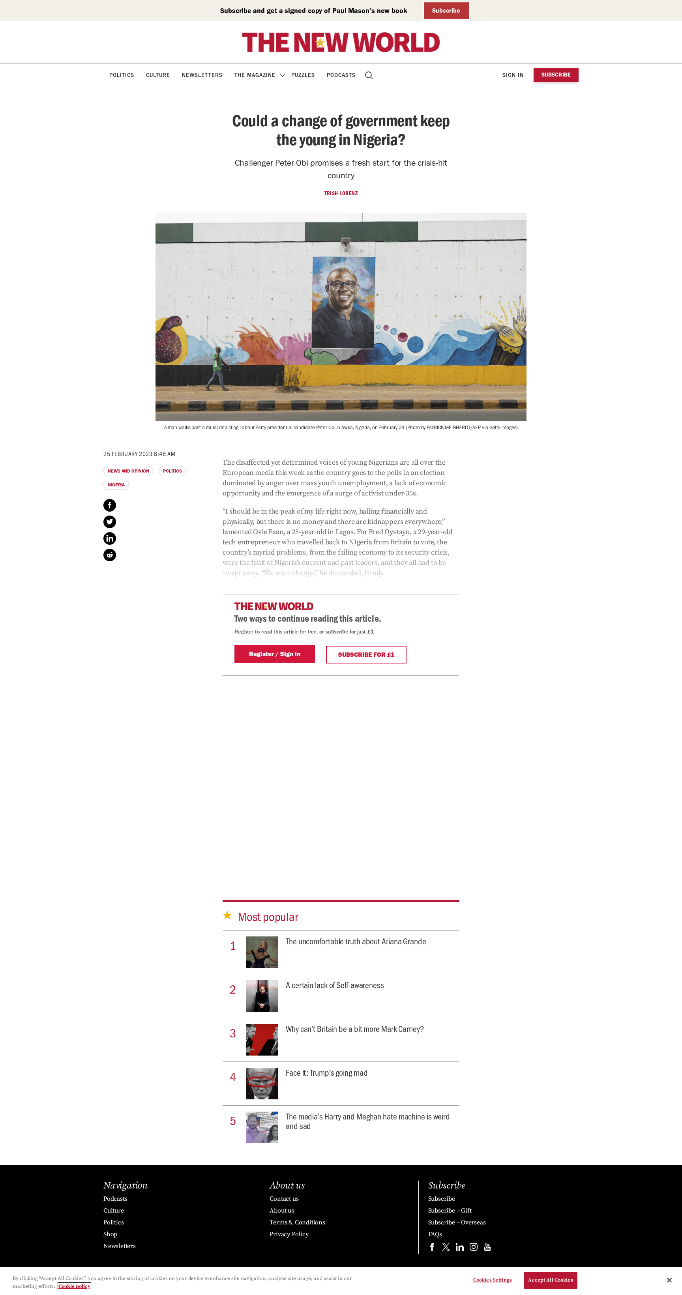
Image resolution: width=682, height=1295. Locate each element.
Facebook (109, 505)
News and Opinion (128, 471)
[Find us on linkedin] (460, 1248)
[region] (341, 1281)
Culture (158, 75)
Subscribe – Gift (450, 1211)
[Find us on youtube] (487, 1248)
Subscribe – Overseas (457, 1222)
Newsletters (202, 75)
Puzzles (303, 75)
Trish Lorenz (341, 193)
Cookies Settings (492, 1280)
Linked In (109, 538)
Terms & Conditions (297, 1222)
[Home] (341, 42)
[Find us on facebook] (432, 1248)
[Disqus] (341, 774)
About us (282, 1211)
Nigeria (116, 485)
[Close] (669, 1280)
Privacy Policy (289, 1234)
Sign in (513, 75)
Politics (121, 75)
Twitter (109, 522)
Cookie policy (74, 1286)
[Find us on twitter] (446, 1248)
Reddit (109, 555)
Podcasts (341, 75)
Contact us (284, 1199)
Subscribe (446, 10)
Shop (110, 1234)
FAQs (435, 1234)
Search (370, 75)
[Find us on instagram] (474, 1248)
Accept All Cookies (550, 1280)
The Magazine (254, 75)
